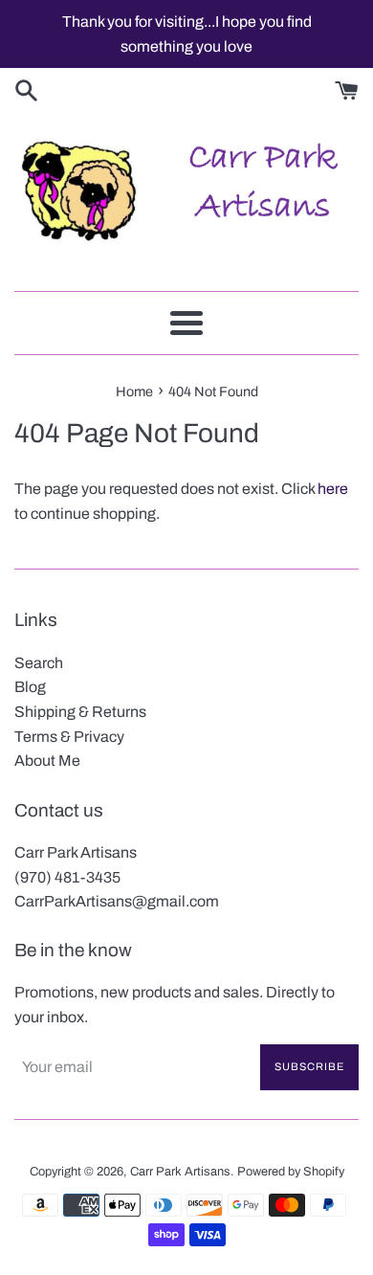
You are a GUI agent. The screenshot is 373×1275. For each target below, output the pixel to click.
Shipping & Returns (80, 712)
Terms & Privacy (69, 736)
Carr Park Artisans (180, 1171)
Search (38, 663)
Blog (30, 687)
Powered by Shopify (290, 1171)
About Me (47, 760)
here (333, 489)
